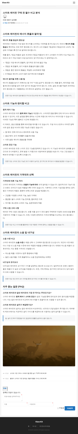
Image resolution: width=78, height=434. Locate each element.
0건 (6, 23)
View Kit (5, 3)
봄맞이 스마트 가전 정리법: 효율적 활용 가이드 (25, 378)
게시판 (34, 426)
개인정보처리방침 (44, 426)
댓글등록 (70, 408)
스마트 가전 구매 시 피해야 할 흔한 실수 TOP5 (25, 373)
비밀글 (61, 408)
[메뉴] (74, 2)
